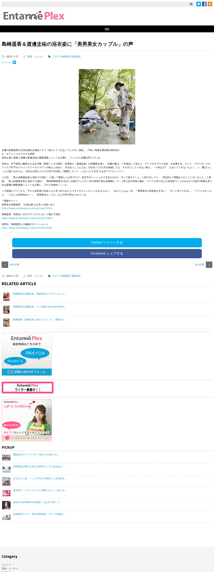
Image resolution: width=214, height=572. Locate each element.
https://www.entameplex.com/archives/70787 (27, 227)
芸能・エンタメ (35, 56)
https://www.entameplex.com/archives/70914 (27, 208)
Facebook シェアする (107, 253)
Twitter (198, 4)
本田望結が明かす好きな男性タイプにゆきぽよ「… (39, 466)
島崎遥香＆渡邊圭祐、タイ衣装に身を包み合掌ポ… (39, 306)
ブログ (56, 56)
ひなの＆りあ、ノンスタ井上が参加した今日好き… (39, 478)
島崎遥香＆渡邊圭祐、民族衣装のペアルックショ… (39, 293)
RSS (210, 4)
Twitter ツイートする (107, 242)
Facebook (204, 4)
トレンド (6, 564)
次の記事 (202, 264)
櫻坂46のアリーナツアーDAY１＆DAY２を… (36, 454)
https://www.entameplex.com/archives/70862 (27, 218)
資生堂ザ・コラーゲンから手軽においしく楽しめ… (39, 490)
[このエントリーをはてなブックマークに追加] (14, 63)
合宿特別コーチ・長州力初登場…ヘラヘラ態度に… (39, 514)
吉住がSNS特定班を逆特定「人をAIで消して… (37, 502)
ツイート (6, 62)
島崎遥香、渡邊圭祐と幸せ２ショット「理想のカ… (39, 319)
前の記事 (11, 264)
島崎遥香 (65, 56)
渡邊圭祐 (76, 56)
